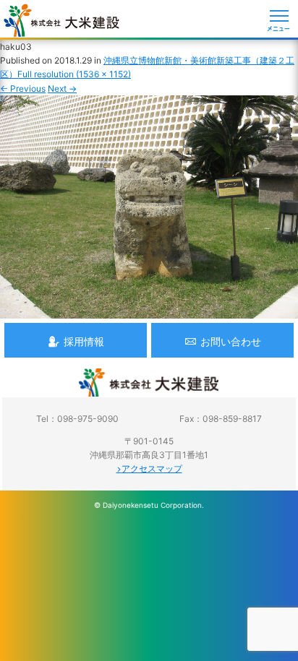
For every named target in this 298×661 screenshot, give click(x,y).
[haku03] (149, 311)
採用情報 (84, 341)
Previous (23, 88)
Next (62, 88)
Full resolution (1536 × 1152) (74, 74)
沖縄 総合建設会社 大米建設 (61, 20)
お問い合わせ (230, 341)
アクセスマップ (152, 468)
